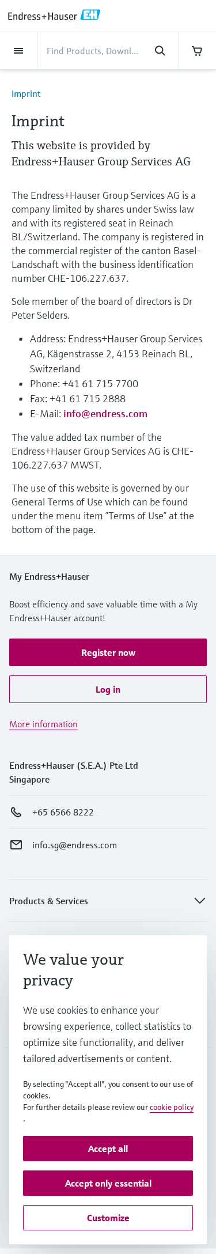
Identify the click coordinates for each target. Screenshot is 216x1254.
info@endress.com (105, 413)
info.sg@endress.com (74, 845)
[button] (108, 652)
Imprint (26, 93)
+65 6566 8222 (63, 812)
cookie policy (172, 1107)
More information (43, 724)
